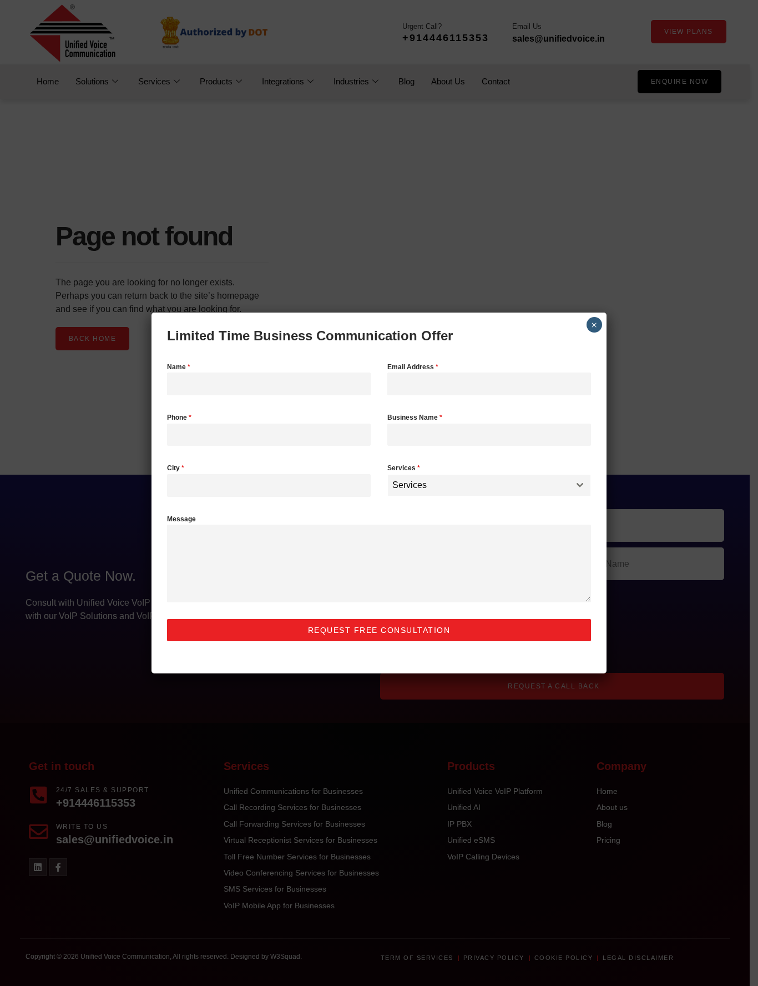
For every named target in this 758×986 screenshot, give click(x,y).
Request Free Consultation (379, 630)
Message (181, 519)
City (175, 468)
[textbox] (478, 485)
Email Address (412, 367)
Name (178, 367)
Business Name (414, 417)
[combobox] (489, 485)
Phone (179, 417)
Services (403, 468)
